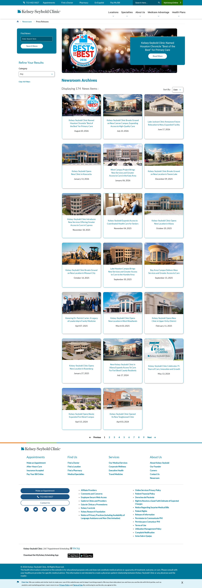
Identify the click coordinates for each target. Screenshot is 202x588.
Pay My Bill (115, 3)
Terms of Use (140, 525)
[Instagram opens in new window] (63, 509)
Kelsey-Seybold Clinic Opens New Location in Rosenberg (81, 367)
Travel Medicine (116, 474)
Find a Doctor (67, 3)
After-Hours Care (34, 466)
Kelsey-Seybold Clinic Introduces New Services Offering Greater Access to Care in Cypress (81, 222)
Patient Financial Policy (145, 493)
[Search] (159, 2)
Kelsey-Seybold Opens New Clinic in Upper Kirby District (164, 319)
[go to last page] (155, 437)
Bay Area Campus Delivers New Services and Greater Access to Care (164, 271)
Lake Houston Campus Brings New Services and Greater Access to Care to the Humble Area (122, 271)
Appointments (49, 3)
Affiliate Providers (89, 490)
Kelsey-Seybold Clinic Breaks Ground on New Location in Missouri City (81, 271)
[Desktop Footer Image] (41, 449)
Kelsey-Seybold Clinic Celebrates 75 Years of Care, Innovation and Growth (164, 367)
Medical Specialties (76, 474)
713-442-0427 (32, 3)
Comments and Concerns (91, 493)
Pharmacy (83, 3)
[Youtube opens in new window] (45, 509)
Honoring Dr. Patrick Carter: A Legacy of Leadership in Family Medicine (81, 319)
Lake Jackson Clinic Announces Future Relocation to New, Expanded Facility (164, 123)
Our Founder (155, 466)
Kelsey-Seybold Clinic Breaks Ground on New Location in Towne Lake (164, 172)
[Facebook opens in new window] (26, 509)
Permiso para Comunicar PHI (147, 521)
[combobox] (37, 38)
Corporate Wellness (117, 466)
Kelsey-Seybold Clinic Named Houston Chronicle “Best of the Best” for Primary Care (81, 123)
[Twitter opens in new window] (36, 509)
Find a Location (74, 466)
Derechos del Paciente (144, 497)
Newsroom (27, 21)
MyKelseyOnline (171, 3)
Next (149, 437)
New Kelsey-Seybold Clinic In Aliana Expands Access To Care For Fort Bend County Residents (122, 367)
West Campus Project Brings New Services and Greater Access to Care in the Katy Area (122, 172)
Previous (97, 437)
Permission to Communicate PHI (149, 518)
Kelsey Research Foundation (93, 511)
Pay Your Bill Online (35, 474)
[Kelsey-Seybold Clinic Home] (40, 12)
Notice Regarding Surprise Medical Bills (152, 507)
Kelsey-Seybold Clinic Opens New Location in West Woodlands (122, 319)
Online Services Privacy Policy (148, 490)
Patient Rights (141, 511)
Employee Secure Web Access (94, 497)
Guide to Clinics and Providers (93, 501)
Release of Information (145, 514)
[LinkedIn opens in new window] (54, 509)
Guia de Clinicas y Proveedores (94, 504)
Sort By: (167, 89)
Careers (153, 470)
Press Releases (42, 21)
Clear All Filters (24, 82)
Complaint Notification (145, 532)
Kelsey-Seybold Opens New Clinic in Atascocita (81, 172)
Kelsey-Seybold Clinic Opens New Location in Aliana (164, 222)
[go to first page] (90, 437)
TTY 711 (76, 548)
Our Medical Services (118, 463)
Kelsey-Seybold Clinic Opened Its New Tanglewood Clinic (123, 415)
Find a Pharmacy (75, 470)
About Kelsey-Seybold (159, 463)
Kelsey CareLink (88, 508)
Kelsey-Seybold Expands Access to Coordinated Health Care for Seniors (122, 222)
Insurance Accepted (35, 470)
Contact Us (154, 474)
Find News (26, 33)
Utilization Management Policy (148, 529)
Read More (157, 56)
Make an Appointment (36, 463)
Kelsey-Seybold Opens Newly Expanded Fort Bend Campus (81, 415)
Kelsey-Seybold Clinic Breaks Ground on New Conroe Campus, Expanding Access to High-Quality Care (123, 123)
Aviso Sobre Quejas (143, 536)
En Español (99, 3)
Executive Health (116, 470)
